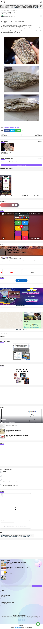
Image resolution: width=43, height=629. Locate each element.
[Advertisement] (21, 395)
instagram (33, 269)
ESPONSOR (36, 7)
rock (15, 127)
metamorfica (9, 127)
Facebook (7, 130)
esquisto (5, 127)
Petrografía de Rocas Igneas (6, 591)
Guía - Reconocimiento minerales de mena (13, 430)
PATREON (15, 7)
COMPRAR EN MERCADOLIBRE (21, 305)
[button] (37, 2)
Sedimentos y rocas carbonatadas (12, 425)
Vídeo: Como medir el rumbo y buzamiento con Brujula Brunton (17, 435)
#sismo (17, 536)
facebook (11, 269)
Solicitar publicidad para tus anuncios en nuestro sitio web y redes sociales (21, 361)
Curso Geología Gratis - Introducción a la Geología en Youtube (11, 258)
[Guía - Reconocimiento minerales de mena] (2, 431)
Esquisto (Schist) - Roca (6, 152)
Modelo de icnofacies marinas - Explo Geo (13, 576)
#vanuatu (6, 536)
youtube (11, 272)
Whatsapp (18, 130)
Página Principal (3, 10)
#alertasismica (29, 535)
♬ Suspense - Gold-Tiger (26, 536)
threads (32, 272)
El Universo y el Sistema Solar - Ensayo (7, 602)
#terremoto (3, 536)
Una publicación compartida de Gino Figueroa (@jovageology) (15, 526)
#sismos (20, 536)
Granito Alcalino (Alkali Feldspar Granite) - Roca (9, 598)
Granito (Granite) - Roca (5, 605)
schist (8, 10)
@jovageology (3, 535)
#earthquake (14, 536)
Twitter (13, 130)
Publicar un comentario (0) (21, 165)
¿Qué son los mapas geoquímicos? (12, 572)
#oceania (10, 536)
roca (13, 127)
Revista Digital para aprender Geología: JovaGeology (16, 562)
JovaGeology (30, 627)
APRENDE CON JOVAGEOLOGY (21, 329)
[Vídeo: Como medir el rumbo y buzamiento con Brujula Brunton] (2, 436)
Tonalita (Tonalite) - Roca (5, 595)
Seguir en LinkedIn (21, 280)
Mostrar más (40, 141)
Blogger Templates (18, 627)
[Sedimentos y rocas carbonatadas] (2, 426)
